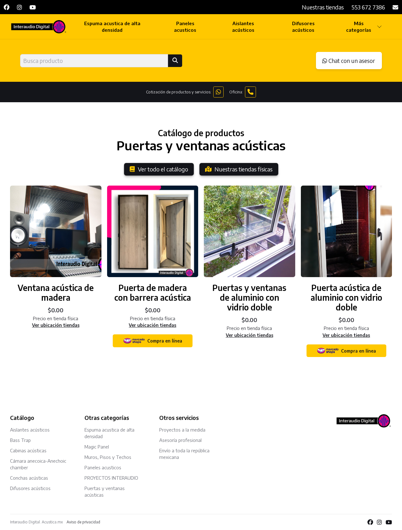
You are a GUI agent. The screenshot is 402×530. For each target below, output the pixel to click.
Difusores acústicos (303, 26)
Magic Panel (96, 446)
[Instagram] (19, 7)
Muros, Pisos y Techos (107, 457)
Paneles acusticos (185, 26)
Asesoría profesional (180, 440)
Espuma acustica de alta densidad (112, 26)
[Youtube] (32, 7)
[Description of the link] (55, 231)
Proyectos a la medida (182, 429)
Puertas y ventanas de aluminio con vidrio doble (249, 297)
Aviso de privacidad (83, 522)
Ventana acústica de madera (56, 292)
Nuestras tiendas (323, 7)
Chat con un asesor (351, 60)
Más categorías (358, 26)
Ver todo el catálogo (163, 169)
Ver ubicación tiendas (55, 325)
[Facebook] (7, 7)
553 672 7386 (368, 7)
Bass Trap (20, 440)
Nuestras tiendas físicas (244, 169)
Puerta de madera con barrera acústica (152, 292)
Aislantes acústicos (243, 26)
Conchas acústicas (29, 478)
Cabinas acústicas (28, 450)
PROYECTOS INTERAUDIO (111, 478)
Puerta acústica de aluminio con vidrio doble (346, 297)
